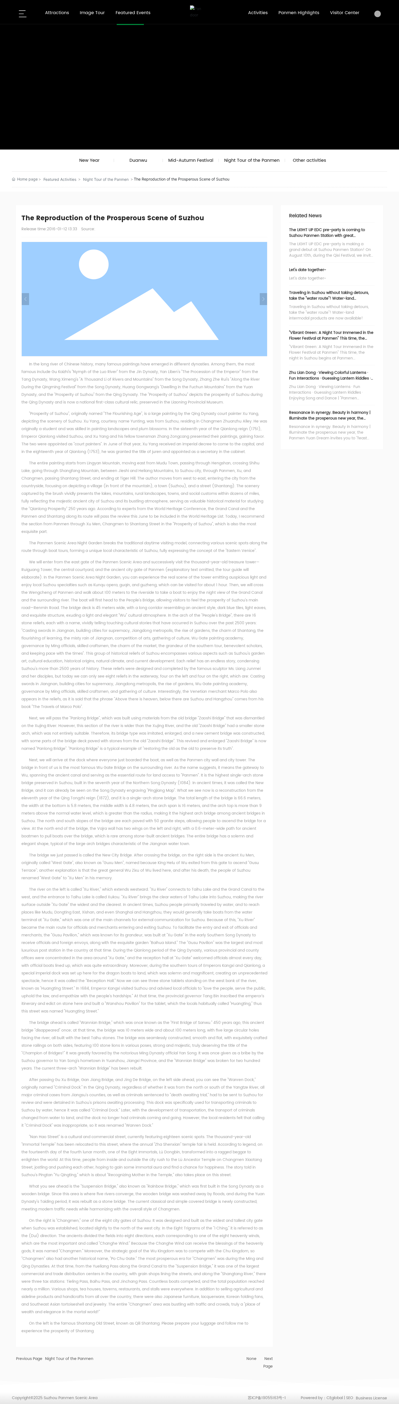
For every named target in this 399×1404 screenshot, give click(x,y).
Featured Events (133, 13)
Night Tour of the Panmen (106, 179)
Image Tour (92, 13)
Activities (258, 13)
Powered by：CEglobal (322, 1398)
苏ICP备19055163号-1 (267, 1398)
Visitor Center (344, 13)
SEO (349, 1398)
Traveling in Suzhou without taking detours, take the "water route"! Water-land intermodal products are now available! (329, 298)
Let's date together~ (307, 270)
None (251, 1359)
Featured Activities (59, 179)
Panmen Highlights (298, 13)
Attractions (57, 13)
